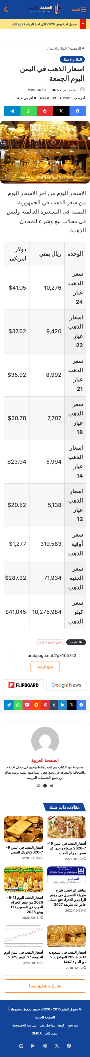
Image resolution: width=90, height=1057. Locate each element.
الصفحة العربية (69, 90)
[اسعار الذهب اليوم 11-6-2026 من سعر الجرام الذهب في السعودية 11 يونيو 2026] (23, 879)
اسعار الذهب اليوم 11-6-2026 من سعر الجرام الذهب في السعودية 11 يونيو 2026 (25, 904)
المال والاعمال (57, 48)
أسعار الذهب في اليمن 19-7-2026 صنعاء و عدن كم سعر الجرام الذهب (66, 848)
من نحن (73, 1025)
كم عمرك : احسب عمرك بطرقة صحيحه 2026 (41, 24)
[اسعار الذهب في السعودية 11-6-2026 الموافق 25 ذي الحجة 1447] (66, 936)
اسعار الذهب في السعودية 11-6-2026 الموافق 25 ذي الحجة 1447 (67, 957)
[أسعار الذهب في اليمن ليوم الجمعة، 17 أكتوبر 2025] (23, 936)
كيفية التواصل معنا (52, 1025)
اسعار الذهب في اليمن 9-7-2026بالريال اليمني (24, 849)
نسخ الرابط (45, 666)
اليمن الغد (51, 1033)
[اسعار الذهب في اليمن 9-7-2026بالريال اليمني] (23, 829)
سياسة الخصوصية (24, 1025)
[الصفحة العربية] (45, 9)
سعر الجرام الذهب (50, 642)
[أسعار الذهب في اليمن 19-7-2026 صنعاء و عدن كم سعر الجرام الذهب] (66, 827)
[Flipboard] (23, 685)
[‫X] (38, 786)
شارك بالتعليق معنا (45, 985)
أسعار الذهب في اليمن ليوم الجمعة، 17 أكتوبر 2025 (23, 954)
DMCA (37, 1033)
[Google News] (66, 685)
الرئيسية (76, 48)
